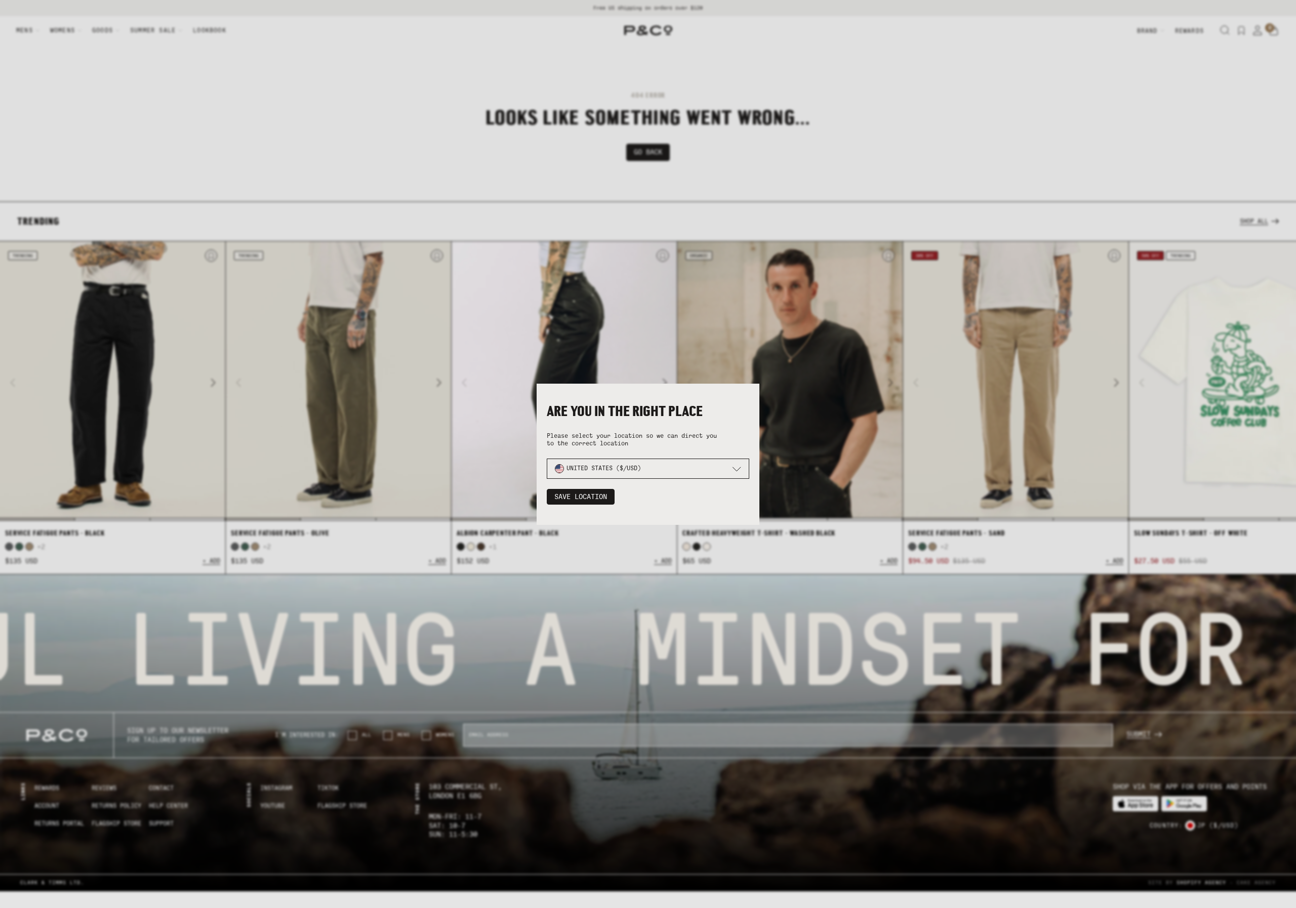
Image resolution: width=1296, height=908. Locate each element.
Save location (580, 497)
